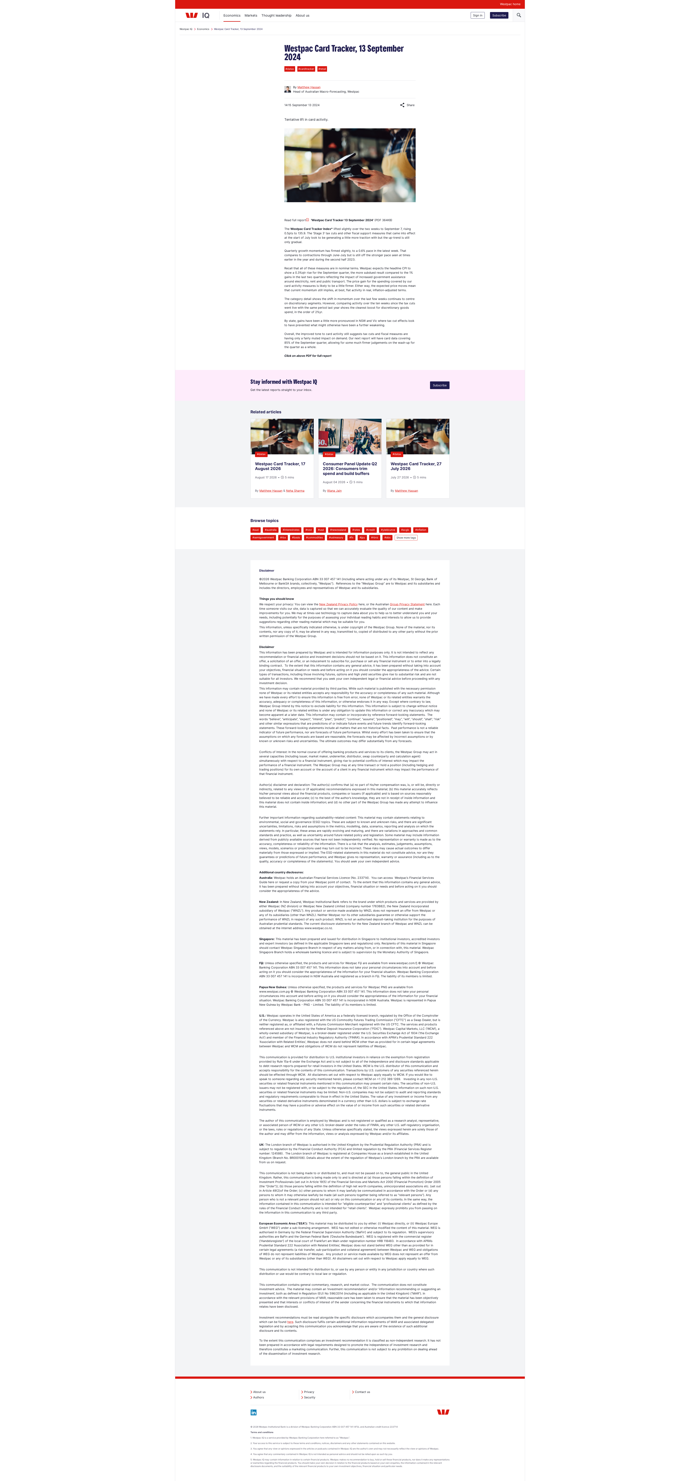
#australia (271, 529)
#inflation (420, 529)
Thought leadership (276, 15)
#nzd (309, 529)
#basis (296, 537)
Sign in (477, 15)
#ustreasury (336, 537)
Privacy (309, 1392)
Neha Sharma (295, 490)
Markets (251, 15)
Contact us (362, 1392)
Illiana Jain (334, 490)
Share (407, 105)
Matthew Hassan (309, 87)
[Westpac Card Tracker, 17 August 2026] (282, 453)
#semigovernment (263, 537)
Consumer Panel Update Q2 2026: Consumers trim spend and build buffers (350, 468)
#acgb (405, 529)
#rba (283, 537)
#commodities (314, 537)
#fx (351, 537)
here (290, 1322)
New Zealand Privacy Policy (338, 604)
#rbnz (374, 537)
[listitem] (282, 458)
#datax (261, 454)
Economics (231, 15)
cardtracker (306, 68)
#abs (387, 537)
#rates (356, 529)
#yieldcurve (388, 529)
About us (302, 15)
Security (309, 1397)
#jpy (362, 537)
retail (322, 68)
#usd (321, 529)
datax (289, 68)
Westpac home (510, 4)
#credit (370, 529)
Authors (258, 1397)
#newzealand (338, 529)
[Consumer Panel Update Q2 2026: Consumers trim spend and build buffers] (350, 453)
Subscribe (499, 15)
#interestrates (291, 529)
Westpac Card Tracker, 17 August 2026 (280, 466)
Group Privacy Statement (407, 604)
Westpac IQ (186, 29)
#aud (255, 529)
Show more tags (406, 537)
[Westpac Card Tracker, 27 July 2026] (417, 453)
